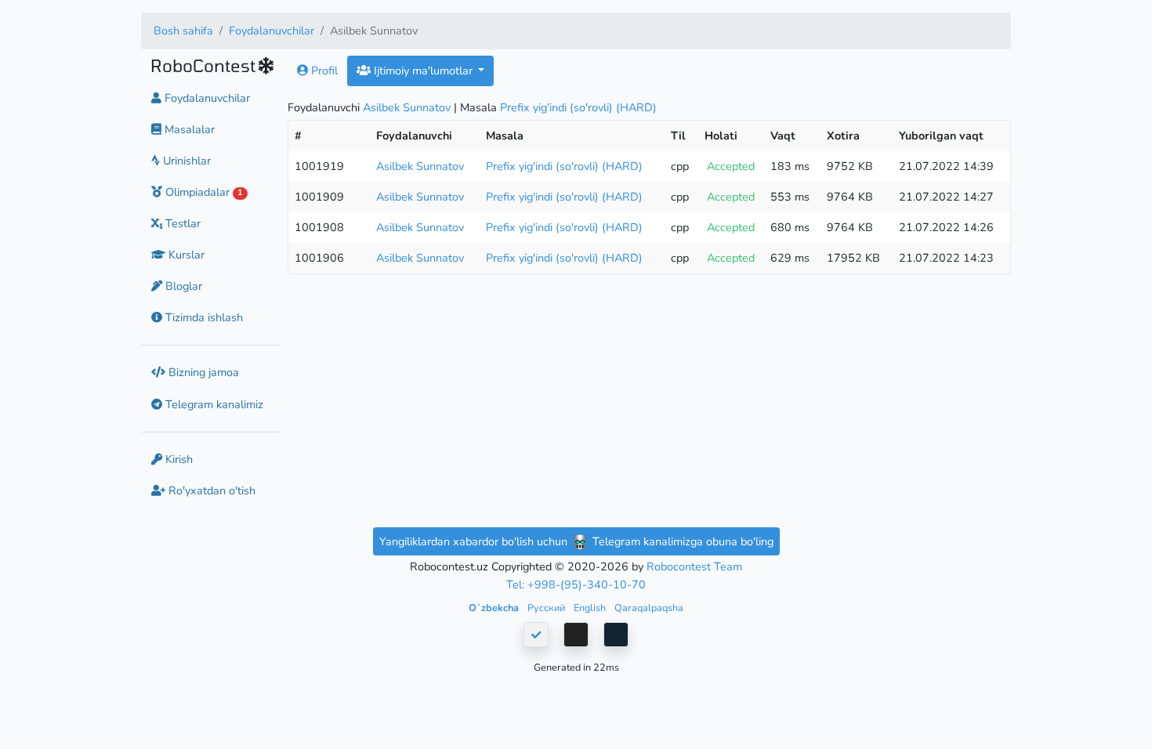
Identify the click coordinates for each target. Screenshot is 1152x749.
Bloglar (182, 286)
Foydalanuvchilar (271, 30)
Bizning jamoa (202, 372)
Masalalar (188, 129)
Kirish (177, 459)
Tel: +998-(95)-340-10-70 (576, 584)
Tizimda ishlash (202, 317)
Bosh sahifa (183, 30)
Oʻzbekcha (495, 607)
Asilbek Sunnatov (407, 107)
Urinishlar (185, 160)
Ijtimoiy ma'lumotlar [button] (423, 70)
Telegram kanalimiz (212, 404)
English (591, 607)
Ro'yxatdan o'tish (210, 490)
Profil (323, 70)
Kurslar (185, 254)
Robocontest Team (694, 566)
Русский (547, 607)
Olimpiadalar (202, 192)
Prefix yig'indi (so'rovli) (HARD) (578, 107)
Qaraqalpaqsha (648, 607)
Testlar (181, 223)
